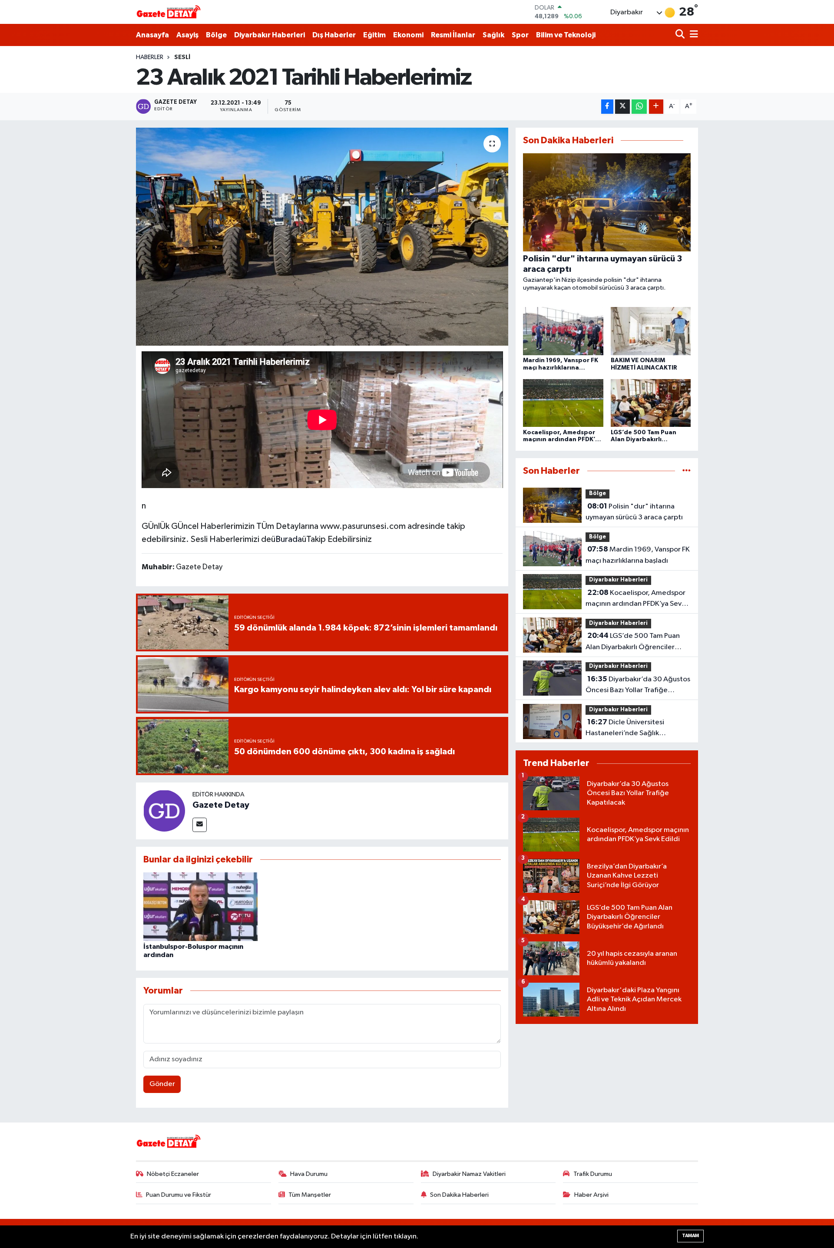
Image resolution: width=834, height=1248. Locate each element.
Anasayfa (152, 35)
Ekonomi (408, 35)
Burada (288, 539)
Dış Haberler (334, 35)
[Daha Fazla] (656, 106)
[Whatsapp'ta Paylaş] (639, 106)
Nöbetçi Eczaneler (173, 1174)
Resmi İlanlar (453, 35)
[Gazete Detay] (164, 810)
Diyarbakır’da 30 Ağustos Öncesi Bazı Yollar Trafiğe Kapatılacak (638, 685)
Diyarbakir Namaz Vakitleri (469, 1174)
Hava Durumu (309, 1174)
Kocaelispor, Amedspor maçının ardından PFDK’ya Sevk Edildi (635, 599)
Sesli (182, 57)
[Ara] (680, 35)
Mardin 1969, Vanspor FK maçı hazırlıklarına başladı (638, 555)
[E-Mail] (199, 825)
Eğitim (374, 35)
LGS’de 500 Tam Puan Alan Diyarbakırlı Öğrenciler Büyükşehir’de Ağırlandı (633, 642)
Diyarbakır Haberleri (269, 35)
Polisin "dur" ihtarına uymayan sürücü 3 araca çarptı (634, 512)
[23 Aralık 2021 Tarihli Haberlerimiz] (322, 237)
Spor (520, 35)
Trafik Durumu (592, 1174)
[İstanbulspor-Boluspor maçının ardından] (200, 906)
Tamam (690, 1235)
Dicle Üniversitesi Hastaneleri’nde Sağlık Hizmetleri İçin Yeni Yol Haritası (635, 728)
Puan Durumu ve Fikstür (178, 1195)
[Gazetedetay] (168, 12)
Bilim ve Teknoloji (566, 35)
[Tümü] (686, 471)
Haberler (149, 57)
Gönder (162, 1084)
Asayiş (187, 35)
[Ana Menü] (692, 35)
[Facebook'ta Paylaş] (607, 106)
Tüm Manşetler (309, 1195)
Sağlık (493, 35)
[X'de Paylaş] (622, 106)
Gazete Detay (220, 805)
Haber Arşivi (591, 1195)
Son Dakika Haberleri (459, 1195)
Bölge (216, 35)
